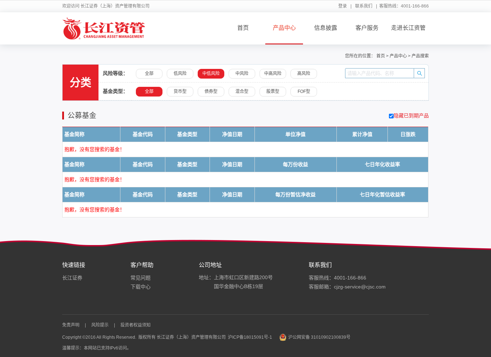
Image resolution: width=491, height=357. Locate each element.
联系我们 (363, 6)
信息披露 (325, 28)
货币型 (180, 91)
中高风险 (272, 73)
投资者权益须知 (135, 325)
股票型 (272, 91)
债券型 (211, 91)
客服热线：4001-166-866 (337, 278)
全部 (149, 73)
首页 (243, 28)
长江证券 (72, 278)
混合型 (241, 91)
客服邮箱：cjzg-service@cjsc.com (347, 287)
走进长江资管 (408, 28)
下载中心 (140, 287)
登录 (342, 6)
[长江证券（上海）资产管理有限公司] (103, 28)
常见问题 (140, 278)
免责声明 (70, 325)
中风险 (241, 73)
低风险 (180, 73)
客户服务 (366, 28)
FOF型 (304, 91)
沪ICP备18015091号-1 (250, 337)
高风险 (303, 73)
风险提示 (100, 325)
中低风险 (211, 73)
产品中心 (284, 28)
